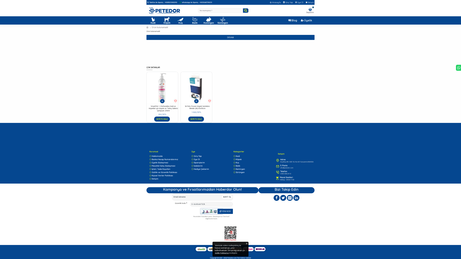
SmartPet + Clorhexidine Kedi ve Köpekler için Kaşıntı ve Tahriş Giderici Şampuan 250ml (163, 108)
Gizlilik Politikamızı (222, 253)
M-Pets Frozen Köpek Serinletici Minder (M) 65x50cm (197, 107)
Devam (230, 37)
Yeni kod (226, 211)
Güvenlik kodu (180, 203)
